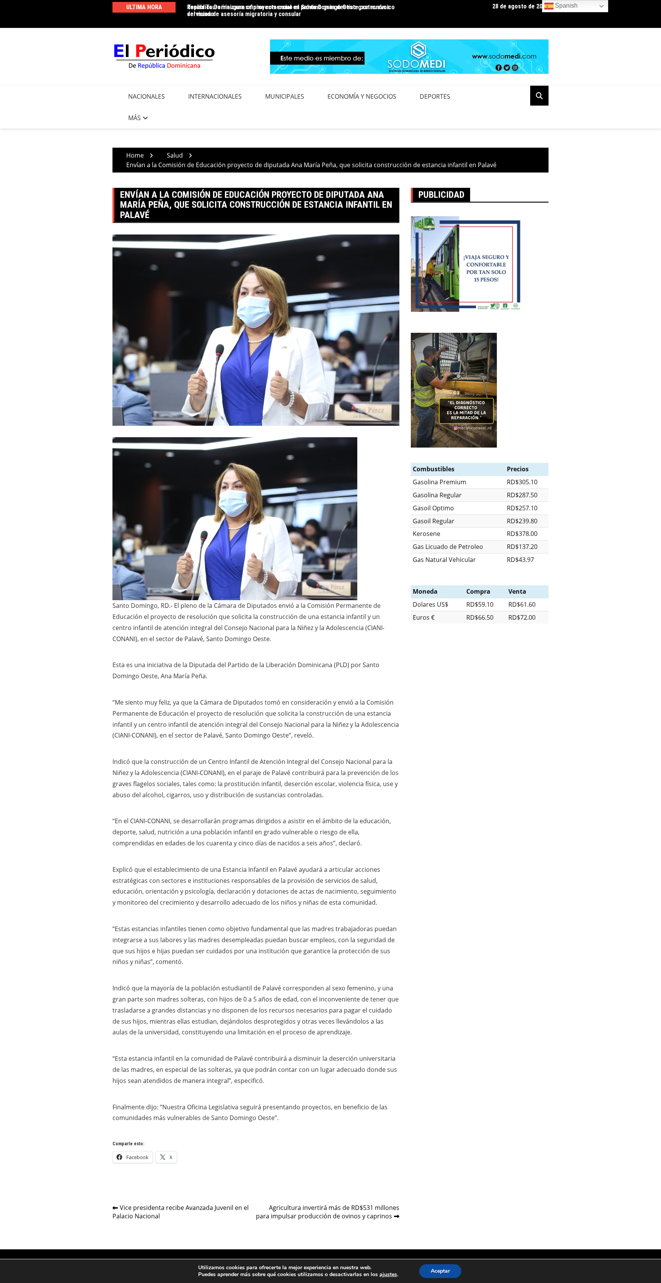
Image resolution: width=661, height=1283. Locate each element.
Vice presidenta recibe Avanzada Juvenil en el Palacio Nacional (180, 1212)
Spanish (566, 5)
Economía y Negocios (361, 96)
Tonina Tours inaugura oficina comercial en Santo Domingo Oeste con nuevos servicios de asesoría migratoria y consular (288, 10)
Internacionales (215, 96)
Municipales (284, 96)
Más (134, 118)
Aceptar (440, 1271)
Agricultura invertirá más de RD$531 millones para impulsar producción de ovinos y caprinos (327, 1212)
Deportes (435, 96)
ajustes (388, 1274)
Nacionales (146, 96)
